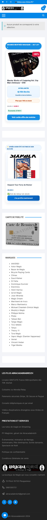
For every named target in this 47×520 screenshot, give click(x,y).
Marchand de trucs (19, 301)
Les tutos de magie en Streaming (16, 427)
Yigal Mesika (16, 345)
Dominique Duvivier (19, 284)
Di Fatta (14, 281)
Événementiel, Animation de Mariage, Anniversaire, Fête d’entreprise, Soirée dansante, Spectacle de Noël (22, 443)
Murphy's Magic (18, 310)
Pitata (13, 316)
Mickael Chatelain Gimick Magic (25, 307)
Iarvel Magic (16, 293)
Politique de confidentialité (13, 452)
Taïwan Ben (16, 319)
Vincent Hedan (17, 342)
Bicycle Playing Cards (20, 272)
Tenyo (13, 328)
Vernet (14, 339)
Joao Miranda (17, 295)
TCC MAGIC (16, 325)
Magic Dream (17, 298)
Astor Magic (16, 266)
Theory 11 (15, 330)
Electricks (15, 287)
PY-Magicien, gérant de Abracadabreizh (19, 433)
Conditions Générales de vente (15, 458)
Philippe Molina (17, 313)
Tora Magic (16, 333)
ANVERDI (15, 264)
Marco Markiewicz (19, 304)
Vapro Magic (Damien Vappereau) (25, 336)
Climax (14, 275)
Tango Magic (16, 322)
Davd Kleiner (16, 278)
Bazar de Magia (18, 269)
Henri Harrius (16, 290)
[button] (5, 515)
